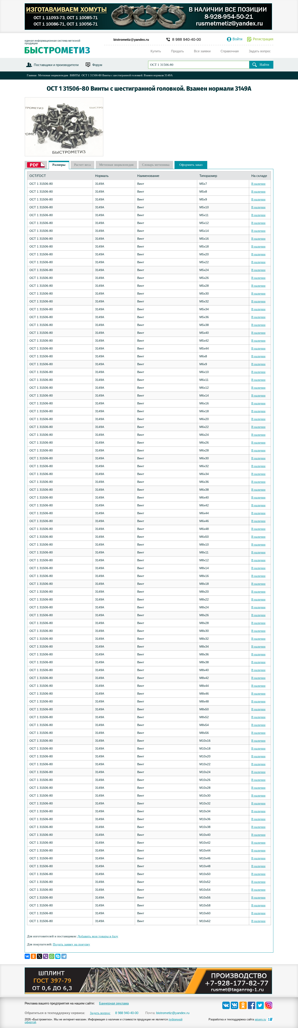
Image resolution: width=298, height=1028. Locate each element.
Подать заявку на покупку (71, 944)
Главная (31, 75)
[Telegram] (64, 956)
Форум (97, 64)
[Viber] (45, 956)
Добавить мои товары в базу (97, 936)
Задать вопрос (100, 1013)
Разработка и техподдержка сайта (237, 1019)
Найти (264, 64)
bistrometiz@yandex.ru (131, 39)
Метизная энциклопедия (53, 75)
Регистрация (263, 39)
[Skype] (57, 956)
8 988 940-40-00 (186, 39)
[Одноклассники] (33, 956)
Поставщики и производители (56, 64)
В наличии (258, 183)
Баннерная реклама (114, 1003)
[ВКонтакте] (27, 956)
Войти (237, 39)
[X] (39, 956)
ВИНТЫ (75, 75)
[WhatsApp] (51, 956)
